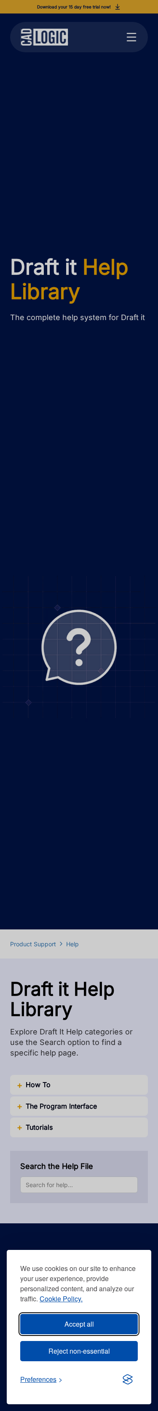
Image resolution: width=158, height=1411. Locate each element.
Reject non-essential (79, 1351)
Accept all (79, 1324)
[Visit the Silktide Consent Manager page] (128, 1379)
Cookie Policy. (61, 1298)
